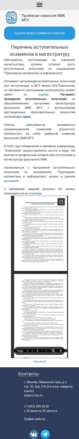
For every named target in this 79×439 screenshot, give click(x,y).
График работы (34, 419)
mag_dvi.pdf (39, 361)
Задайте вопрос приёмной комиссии (39, 33)
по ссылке (36, 94)
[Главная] (13, 17)
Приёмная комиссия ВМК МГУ (43, 17)
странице (35, 193)
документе (11, 181)
